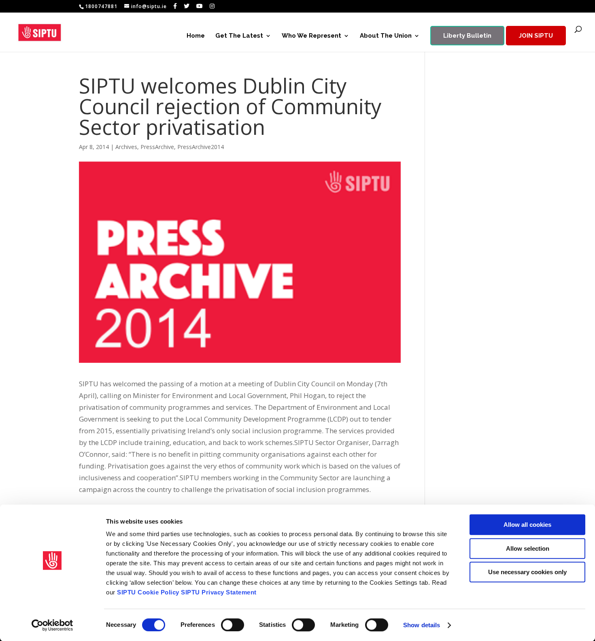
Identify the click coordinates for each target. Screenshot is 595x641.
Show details (421, 625)
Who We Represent (311, 36)
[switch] (232, 624)
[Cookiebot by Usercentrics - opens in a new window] (52, 625)
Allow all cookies (527, 524)
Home (196, 36)
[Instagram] (212, 6)
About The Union (386, 36)
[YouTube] (199, 6)
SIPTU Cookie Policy (148, 592)
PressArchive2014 (200, 147)
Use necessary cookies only (527, 572)
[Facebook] (175, 6)
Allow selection (527, 548)
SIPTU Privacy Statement (219, 592)
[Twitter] (187, 6)
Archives (126, 147)
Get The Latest (239, 36)
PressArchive (157, 147)
